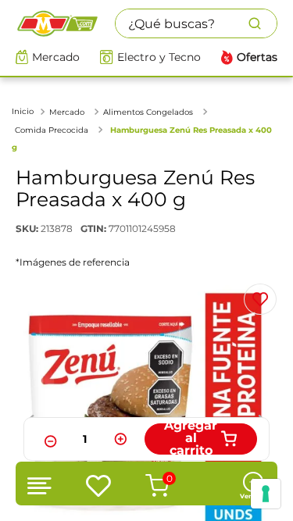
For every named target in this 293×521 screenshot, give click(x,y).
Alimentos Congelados (148, 112)
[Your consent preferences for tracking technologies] (265, 494)
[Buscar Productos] (262, 23)
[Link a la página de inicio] (24, 111)
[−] (48, 439)
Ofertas (257, 57)
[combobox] (196, 23)
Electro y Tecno (159, 57)
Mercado (56, 57)
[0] (144, 485)
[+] (120, 439)
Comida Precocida (51, 130)
